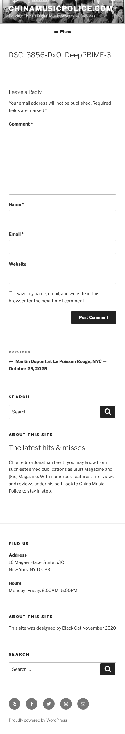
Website (17, 264)
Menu (65, 31)
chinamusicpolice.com (61, 8)
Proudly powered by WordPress (38, 719)
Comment (21, 124)
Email (16, 234)
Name (16, 204)
